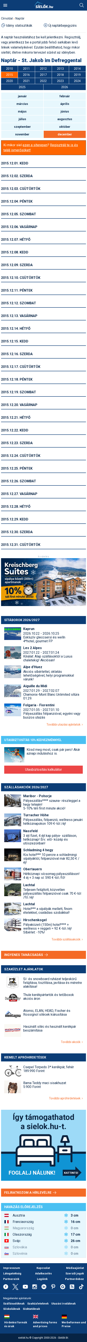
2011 (26, 68)
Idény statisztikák (19, 26)
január (22, 96)
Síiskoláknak (11, 1308)
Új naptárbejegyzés (62, 26)
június (65, 111)
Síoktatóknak (31, 1308)
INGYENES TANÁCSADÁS (24, 955)
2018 (60, 74)
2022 (43, 81)
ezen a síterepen (35, 145)
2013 (60, 68)
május (22, 111)
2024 (77, 81)
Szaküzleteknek (38, 1303)
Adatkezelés (43, 1273)
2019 (77, 74)
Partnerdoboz (74, 1279)
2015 (9, 74)
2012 (43, 68)
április (64, 104)
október (64, 126)
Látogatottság (12, 1273)
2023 (60, 81)
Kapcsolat (43, 1268)
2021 (26, 81)
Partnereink (11, 1279)
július (22, 119)
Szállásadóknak (13, 1303)
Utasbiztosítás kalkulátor (43, 770)
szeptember (22, 126)
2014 (77, 68)
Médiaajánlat (75, 1268)
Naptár (19, 18)
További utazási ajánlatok (64, 724)
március (22, 104)
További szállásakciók (67, 939)
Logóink (42, 1279)
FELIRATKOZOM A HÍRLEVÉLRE (28, 1193)
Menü (5, 5)
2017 (43, 74)
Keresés (81, 5)
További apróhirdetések (65, 1098)
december (65, 134)
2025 (22, 87)
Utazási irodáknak (63, 1303)
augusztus (64, 119)
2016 (26, 74)
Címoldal (7, 18)
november (22, 134)
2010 (9, 68)
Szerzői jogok (74, 1273)
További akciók (71, 1042)
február (65, 96)
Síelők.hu (43, 4)
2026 (64, 87)
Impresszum (11, 1268)
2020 (9, 81)
